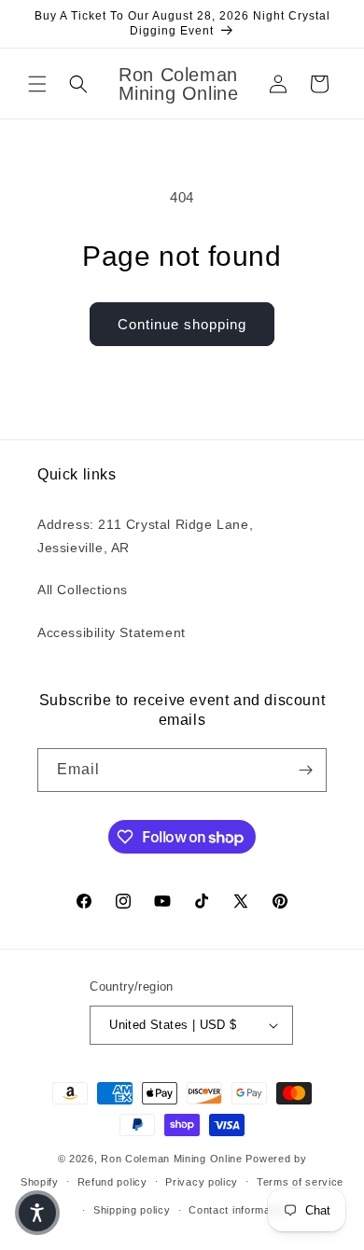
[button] (37, 83)
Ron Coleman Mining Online (172, 1158)
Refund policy (112, 1182)
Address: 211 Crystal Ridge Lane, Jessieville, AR (145, 536)
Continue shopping (182, 324)
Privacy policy (201, 1182)
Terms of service (300, 1182)
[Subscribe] (305, 770)
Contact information (238, 1209)
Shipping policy (132, 1209)
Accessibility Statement (111, 632)
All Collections (82, 589)
